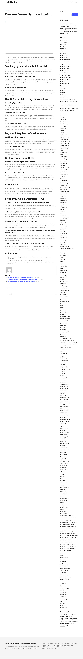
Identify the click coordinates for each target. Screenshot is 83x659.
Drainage (62, 204)
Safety (61, 485)
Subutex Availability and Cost (66, 548)
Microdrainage (63, 320)
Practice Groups (63, 410)
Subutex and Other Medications (67, 546)
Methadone (62, 312)
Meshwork (62, 307)
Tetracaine (62, 561)
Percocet (62, 393)
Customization (63, 174)
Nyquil (61, 356)
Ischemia (62, 274)
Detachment (62, 193)
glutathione (62, 241)
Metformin (62, 310)
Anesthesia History (64, 64)
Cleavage (62, 130)
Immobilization (63, 259)
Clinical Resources (64, 143)
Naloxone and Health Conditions (67, 340)
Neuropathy (62, 353)
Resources (62, 469)
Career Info (62, 117)
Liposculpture (63, 286)
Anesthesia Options (64, 68)
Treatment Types (64, 579)
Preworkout (62, 417)
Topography (62, 563)
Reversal (62, 474)
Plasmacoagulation (64, 406)
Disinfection (62, 200)
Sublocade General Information (67, 528)
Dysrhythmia (63, 211)
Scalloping (62, 491)
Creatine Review (63, 167)
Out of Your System (64, 367)
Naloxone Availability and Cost (67, 344)
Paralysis (62, 380)
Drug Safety (62, 207)
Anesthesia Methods (64, 66)
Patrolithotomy (63, 388)
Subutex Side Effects (64, 552)
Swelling (62, 555)
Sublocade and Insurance (65, 518)
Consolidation (63, 159)
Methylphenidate (63, 316)
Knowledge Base (63, 281)
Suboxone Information (65, 539)
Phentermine (63, 399)
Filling (61, 229)
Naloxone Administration (65, 338)
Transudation (63, 576)
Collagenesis (63, 156)
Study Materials (63, 513)
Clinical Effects (63, 136)
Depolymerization (64, 189)
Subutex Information (64, 550)
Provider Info (63, 434)
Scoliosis (62, 495)
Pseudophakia (63, 436)
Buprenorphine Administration (66, 99)
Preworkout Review (64, 419)
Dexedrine (62, 196)
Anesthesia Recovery (64, 70)
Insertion (62, 268)
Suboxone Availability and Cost (67, 537)
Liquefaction (62, 288)
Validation (62, 592)
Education (62, 215)
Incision (61, 261)
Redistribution (63, 454)
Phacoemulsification (64, 397)
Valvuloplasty (63, 594)
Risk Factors (62, 478)
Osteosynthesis (63, 362)
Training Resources (64, 570)
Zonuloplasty (63, 607)
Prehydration (63, 414)
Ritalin (61, 480)
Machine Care (63, 296)
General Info (62, 239)
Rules (61, 483)
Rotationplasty (63, 482)
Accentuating (63, 42)
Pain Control (62, 377)
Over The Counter (64, 369)
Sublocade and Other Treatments (67, 522)
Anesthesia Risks (64, 72)
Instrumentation (63, 270)
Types (61, 585)
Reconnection (63, 447)
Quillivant (62, 437)
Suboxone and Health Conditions (67, 533)
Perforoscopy (63, 395)
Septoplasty (62, 500)
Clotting (61, 150)
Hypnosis (62, 253)
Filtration (62, 231)
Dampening (62, 176)
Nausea (61, 351)
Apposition (62, 85)
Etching (61, 224)
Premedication (63, 415)
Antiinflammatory (64, 83)
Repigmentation (63, 465)
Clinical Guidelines (64, 137)
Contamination (63, 161)
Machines (62, 298)
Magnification (63, 299)
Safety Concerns (63, 487)
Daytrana (62, 178)
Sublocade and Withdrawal (66, 524)
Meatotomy (62, 305)
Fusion (61, 235)
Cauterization (63, 121)
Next (54, 294)
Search (62, 11)
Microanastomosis (64, 318)
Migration (62, 325)
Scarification (62, 493)
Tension (61, 559)
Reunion (61, 472)
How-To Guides (63, 250)
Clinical (61, 132)
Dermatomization (64, 191)
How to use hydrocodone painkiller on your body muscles (23, 281)
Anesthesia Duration (64, 59)
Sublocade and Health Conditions (67, 517)
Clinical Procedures (64, 141)
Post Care (62, 408)
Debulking (62, 182)
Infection (62, 263)
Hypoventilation (63, 255)
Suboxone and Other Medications (67, 535)
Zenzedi (61, 605)
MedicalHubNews (11, 2)
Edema (61, 213)
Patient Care (62, 382)
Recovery (62, 452)
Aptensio (62, 88)
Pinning (61, 404)
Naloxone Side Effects (65, 347)
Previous (8, 294)
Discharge (62, 198)
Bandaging (62, 92)
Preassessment (63, 412)
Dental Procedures (64, 187)
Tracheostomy (63, 564)
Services (62, 502)
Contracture (62, 163)
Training (61, 566)
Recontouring (63, 450)
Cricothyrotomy (63, 169)
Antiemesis (62, 81)
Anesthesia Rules (64, 74)
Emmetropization (64, 217)
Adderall (62, 44)
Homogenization (63, 246)
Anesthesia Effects (64, 61)
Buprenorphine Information (66, 110)
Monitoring (62, 327)
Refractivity (62, 458)
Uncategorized (63, 588)
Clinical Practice (63, 139)
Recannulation (63, 441)
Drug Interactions (64, 206)
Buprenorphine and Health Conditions (68, 101)
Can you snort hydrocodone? (17, 283)
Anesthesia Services (64, 77)
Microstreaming (63, 323)
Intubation (62, 272)
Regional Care (63, 460)
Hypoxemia (62, 257)
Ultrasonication (63, 587)
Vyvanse (62, 596)
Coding (61, 154)
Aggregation (62, 46)
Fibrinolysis (62, 228)
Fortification (62, 233)
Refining (61, 456)
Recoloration (63, 445)
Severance (62, 504)
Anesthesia (62, 55)
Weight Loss (62, 599)
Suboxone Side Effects (65, 541)
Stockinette (62, 511)
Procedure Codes (64, 421)
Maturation (62, 303)
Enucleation (62, 218)
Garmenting (62, 237)
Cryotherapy (62, 171)
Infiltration (62, 264)
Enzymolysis (62, 220)
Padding (61, 375)
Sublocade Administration (66, 515)
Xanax (61, 603)
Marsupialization (63, 301)
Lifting (61, 285)
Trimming (62, 583)
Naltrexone (62, 349)
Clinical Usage (63, 148)
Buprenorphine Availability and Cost (68, 108)
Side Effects (62, 507)
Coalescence (63, 152)
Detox (61, 194)
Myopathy (62, 334)
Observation (62, 358)
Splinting (62, 509)
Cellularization (63, 125)
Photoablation (63, 401)
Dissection (62, 202)
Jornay (61, 277)
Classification (63, 128)
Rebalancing (62, 439)
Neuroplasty (62, 355)
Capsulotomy (63, 113)
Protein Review (63, 432)
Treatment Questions (64, 577)
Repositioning (63, 467)
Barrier (61, 94)
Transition (62, 574)
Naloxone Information (65, 345)
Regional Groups (63, 461)
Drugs (61, 209)
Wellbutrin (62, 601)
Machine (62, 294)
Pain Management (64, 379)
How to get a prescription (65, 248)
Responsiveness (63, 471)
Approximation (63, 86)
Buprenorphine (63, 97)
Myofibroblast (63, 333)
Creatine (62, 165)
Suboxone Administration (65, 531)
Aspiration (62, 90)
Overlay (61, 371)
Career (61, 115)
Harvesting (62, 244)
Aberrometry (63, 40)
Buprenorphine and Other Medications (68, 105)
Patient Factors (63, 386)
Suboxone (62, 530)
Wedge (61, 598)
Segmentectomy (63, 498)
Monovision (62, 329)
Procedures (62, 423)
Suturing (62, 553)
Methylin (62, 314)
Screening (62, 496)
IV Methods (62, 275)
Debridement (63, 180)
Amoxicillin (62, 50)
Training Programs (64, 568)
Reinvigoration (63, 463)
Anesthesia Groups (64, 62)
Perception (62, 391)
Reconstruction (63, 449)
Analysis (61, 51)
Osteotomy (62, 364)
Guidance (62, 242)
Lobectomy (62, 292)
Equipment (62, 222)
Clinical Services (63, 145)
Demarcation (63, 185)
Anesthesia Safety (64, 75)
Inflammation (63, 266)
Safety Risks (62, 489)
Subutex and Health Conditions (67, 544)
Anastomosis (63, 53)
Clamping (62, 126)
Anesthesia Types (64, 79)
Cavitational (62, 123)
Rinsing (61, 476)
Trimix (61, 581)
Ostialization (62, 366)
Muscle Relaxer (63, 331)
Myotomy (62, 336)
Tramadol (62, 572)
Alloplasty (62, 48)
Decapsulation (63, 183)
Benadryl (62, 96)
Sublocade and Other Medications (67, 520)
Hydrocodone (8, 10)
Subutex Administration (65, 542)
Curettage (62, 172)
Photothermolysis (64, 402)
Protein (61, 430)
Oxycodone (62, 373)
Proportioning (63, 428)
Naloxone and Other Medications (67, 342)
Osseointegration (64, 360)
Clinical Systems (63, 147)
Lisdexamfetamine (64, 290)
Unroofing (62, 590)
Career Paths (63, 119)
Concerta (62, 158)
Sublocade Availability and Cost (67, 526)
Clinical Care (62, 134)
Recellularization (63, 443)
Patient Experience (64, 384)
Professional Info (63, 425)
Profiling (61, 426)
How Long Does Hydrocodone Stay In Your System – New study (25, 279)
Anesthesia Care (63, 57)
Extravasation (63, 226)
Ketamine (62, 279)
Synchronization (63, 557)
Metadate (62, 309)
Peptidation (62, 390)
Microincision (63, 322)
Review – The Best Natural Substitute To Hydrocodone (23, 277)
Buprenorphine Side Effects (66, 112)
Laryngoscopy (63, 283)
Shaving (61, 506)
